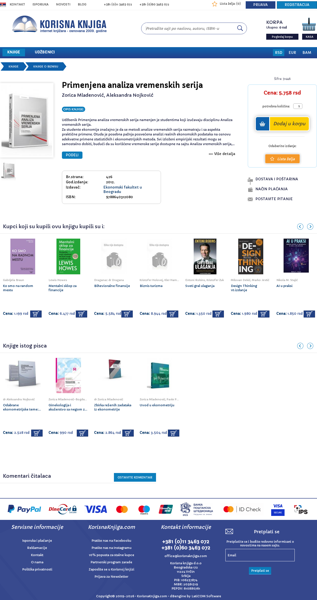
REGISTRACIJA (297, 5)
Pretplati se (260, 570)
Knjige (14, 66)
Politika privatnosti (37, 569)
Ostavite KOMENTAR (135, 477)
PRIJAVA (260, 5)
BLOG (82, 4)
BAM (306, 52)
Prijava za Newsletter (111, 576)
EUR (292, 52)
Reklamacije (37, 548)
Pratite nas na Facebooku (111, 540)
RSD (278, 52)
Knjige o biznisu (45, 66)
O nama (37, 562)
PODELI (72, 155)
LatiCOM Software (206, 596)
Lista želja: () (230, 3)
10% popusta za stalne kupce (111, 555)
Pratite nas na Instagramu (112, 548)
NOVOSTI (63, 4)
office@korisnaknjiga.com (185, 556)
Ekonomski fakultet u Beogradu (122, 189)
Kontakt (17, 4)
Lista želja (286, 159)
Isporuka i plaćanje (37, 540)
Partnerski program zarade (111, 562)
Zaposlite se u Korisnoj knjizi (111, 569)
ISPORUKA (40, 4)
